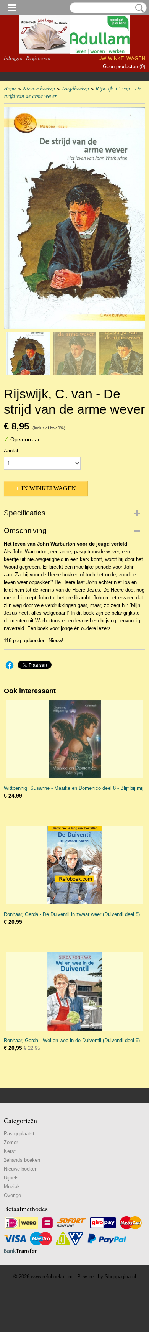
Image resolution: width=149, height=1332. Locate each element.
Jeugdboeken (75, 88)
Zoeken (138, 8)
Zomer (11, 1142)
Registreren (38, 57)
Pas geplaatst (19, 1133)
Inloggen (13, 57)
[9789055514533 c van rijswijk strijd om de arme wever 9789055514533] (74, 218)
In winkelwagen (48, 488)
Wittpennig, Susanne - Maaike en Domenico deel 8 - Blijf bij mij (73, 788)
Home (10, 88)
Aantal (11, 451)
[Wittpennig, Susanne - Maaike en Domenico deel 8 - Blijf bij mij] (74, 739)
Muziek (12, 1186)
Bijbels (11, 1178)
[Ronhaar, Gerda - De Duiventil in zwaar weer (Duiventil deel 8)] (74, 865)
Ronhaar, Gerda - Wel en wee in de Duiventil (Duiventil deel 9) (72, 1040)
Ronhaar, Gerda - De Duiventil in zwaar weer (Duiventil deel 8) (72, 914)
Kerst (10, 1151)
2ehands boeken (22, 1160)
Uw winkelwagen (121, 58)
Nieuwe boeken (39, 88)
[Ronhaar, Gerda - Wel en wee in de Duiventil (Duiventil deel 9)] (74, 991)
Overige (12, 1195)
